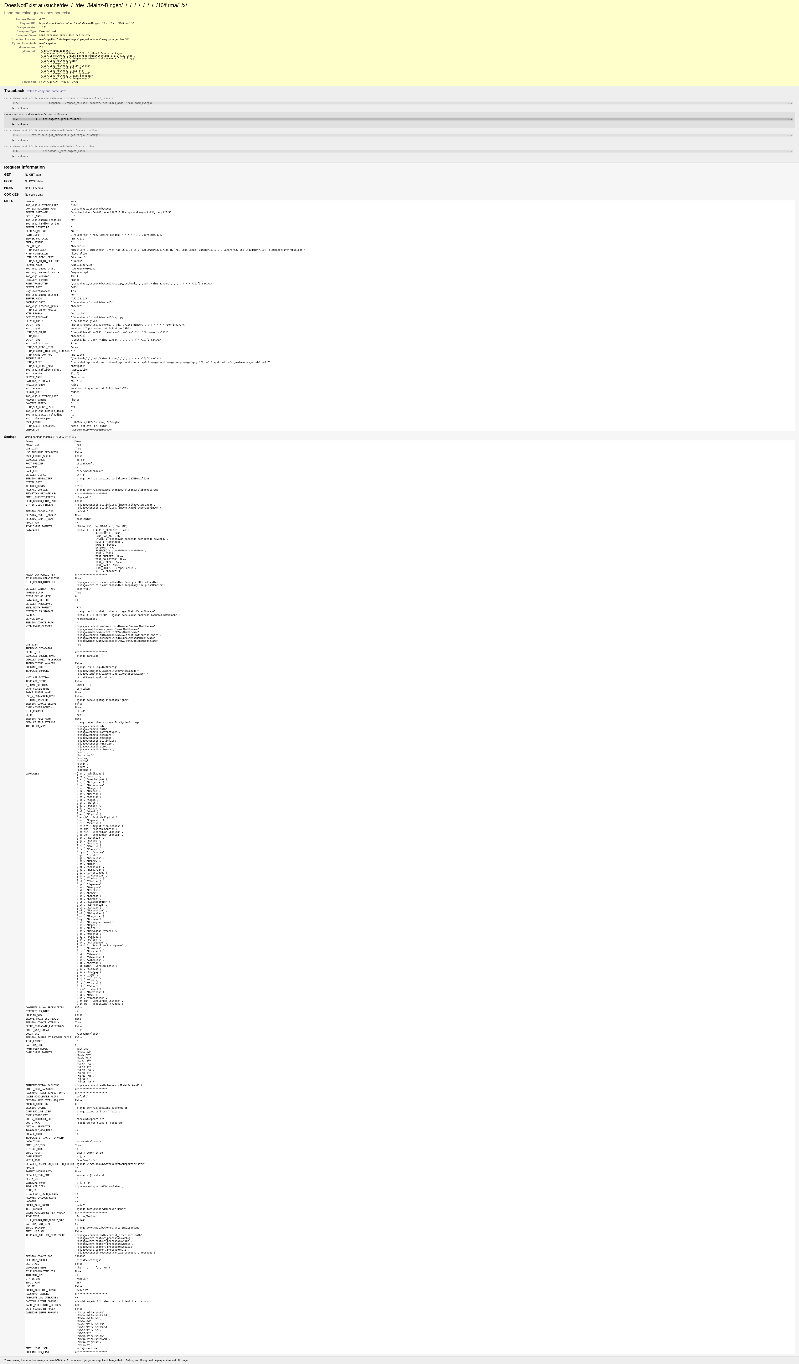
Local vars (20, 108)
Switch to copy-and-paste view (46, 91)
